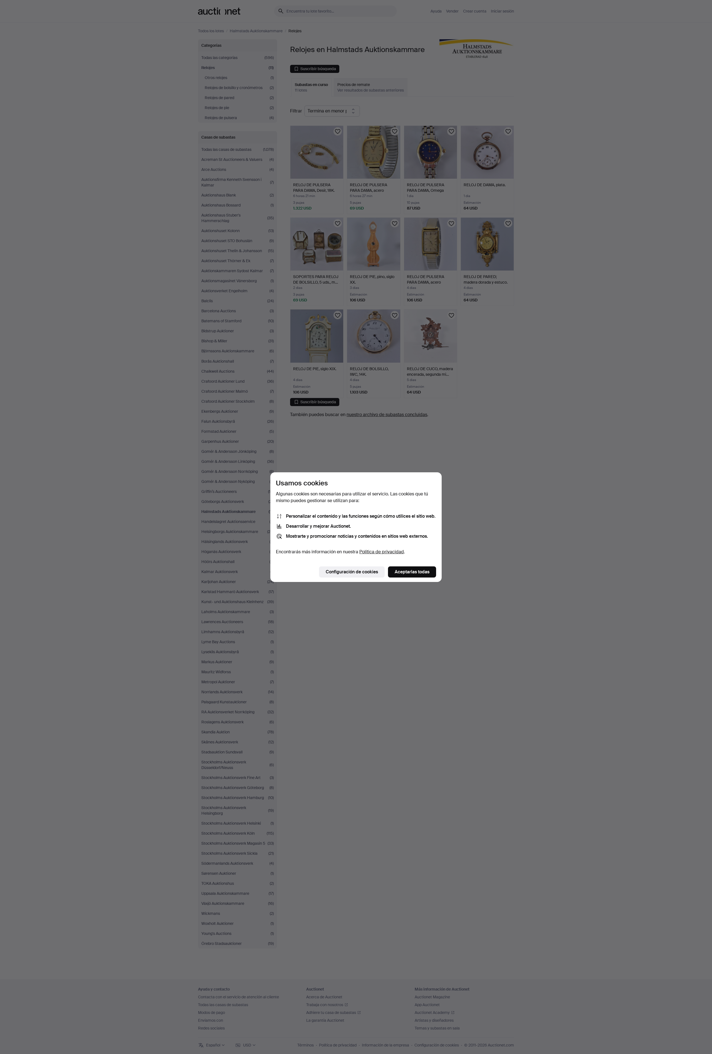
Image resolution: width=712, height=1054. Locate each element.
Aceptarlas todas (412, 572)
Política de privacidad (381, 552)
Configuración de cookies (352, 572)
